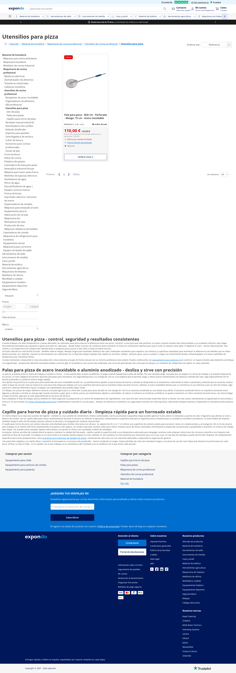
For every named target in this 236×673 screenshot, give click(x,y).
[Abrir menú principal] (10, 16)
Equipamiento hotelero (14, 282)
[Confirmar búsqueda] (165, 9)
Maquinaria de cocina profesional (137, 469)
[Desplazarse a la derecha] (168, 22)
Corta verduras (12, 154)
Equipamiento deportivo (14, 285)
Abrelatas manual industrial (19, 122)
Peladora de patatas (14, 161)
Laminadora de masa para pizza (20, 165)
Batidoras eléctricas (14, 76)
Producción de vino (14, 225)
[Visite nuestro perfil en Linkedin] (161, 569)
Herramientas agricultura (15, 268)
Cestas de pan (12, 150)
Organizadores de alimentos (20, 101)
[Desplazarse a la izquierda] (210, 22)
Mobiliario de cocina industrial (18, 65)
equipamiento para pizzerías (165, 360)
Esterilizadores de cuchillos (19, 125)
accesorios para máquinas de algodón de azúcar (64, 438)
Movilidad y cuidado (12, 278)
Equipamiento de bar (14, 243)
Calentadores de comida (15, 232)
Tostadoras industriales (16, 83)
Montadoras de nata (14, 221)
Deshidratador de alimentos (18, 79)
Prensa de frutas (12, 193)
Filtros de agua (12, 182)
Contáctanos (132, 542)
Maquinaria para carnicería (17, 246)
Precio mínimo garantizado (79, 142)
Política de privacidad (109, 526)
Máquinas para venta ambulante (20, 58)
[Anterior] (59, 174)
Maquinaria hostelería (14, 62)
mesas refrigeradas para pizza (42, 401)
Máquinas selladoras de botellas (21, 228)
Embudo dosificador (15, 129)
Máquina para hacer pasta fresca (21, 172)
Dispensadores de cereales (18, 204)
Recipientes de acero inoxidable (21, 97)
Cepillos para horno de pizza (21, 118)
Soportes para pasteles (17, 133)
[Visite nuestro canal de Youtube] (152, 569)
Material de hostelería (14, 54)
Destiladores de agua (15, 179)
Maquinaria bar (12, 218)
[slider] (3, 312)
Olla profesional (13, 104)
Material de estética (12, 264)
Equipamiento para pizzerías (20, 469)
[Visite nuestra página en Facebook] (156, 569)
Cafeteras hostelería (14, 86)
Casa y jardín (8, 260)
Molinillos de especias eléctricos (20, 175)
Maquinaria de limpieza (14, 271)
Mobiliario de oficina (12, 275)
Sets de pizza (13, 111)
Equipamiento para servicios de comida (25, 464)
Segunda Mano (10, 289)
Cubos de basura (14, 140)
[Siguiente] (68, 174)
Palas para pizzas (15, 115)
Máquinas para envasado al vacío (21, 207)
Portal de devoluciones (132, 551)
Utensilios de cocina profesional (136, 474)
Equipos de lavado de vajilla (17, 250)
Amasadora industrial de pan (19, 168)
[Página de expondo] (5, 43)
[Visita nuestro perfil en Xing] (166, 569)
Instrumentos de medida (15, 257)
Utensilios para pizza (16, 108)
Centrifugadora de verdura (19, 136)
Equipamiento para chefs (18, 460)
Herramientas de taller (14, 253)
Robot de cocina (12, 157)
